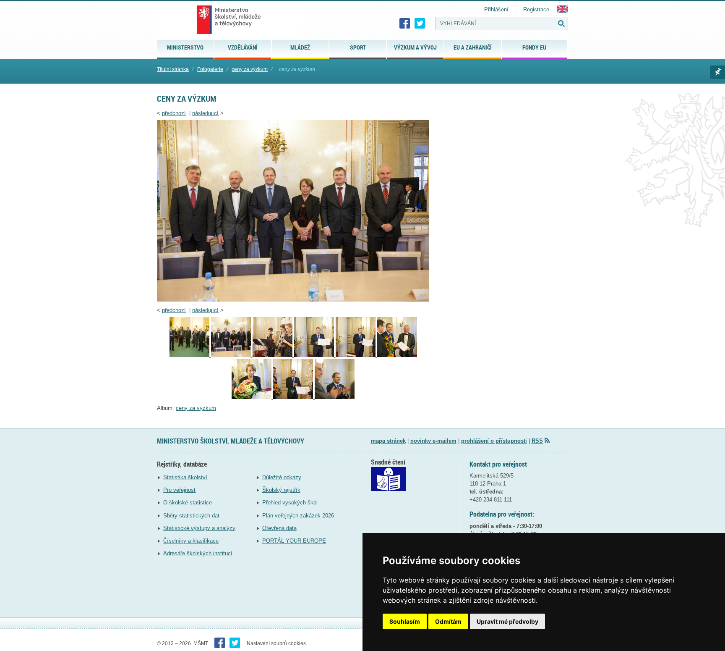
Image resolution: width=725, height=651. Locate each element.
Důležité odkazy (281, 477)
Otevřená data (279, 528)
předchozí (174, 113)
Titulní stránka (173, 69)
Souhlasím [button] (404, 621)
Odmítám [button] (448, 621)
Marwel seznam (717, 72)
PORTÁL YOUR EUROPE (294, 541)
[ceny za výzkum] (293, 300)
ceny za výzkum (250, 69)
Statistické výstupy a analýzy (199, 528)
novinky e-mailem (433, 441)
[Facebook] (404, 23)
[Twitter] (420, 23)
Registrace (536, 9)
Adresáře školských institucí (197, 553)
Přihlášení (496, 9)
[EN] (562, 11)
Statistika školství (185, 477)
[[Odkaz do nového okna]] (388, 489)
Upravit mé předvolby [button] (507, 621)
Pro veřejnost (179, 490)
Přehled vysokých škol (290, 502)
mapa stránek (388, 441)
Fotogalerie (210, 69)
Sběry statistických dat (191, 515)
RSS (537, 441)
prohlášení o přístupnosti (494, 441)
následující (205, 113)
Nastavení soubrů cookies (276, 643)
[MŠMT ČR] (229, 19)
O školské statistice (187, 502)
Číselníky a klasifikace (191, 541)
